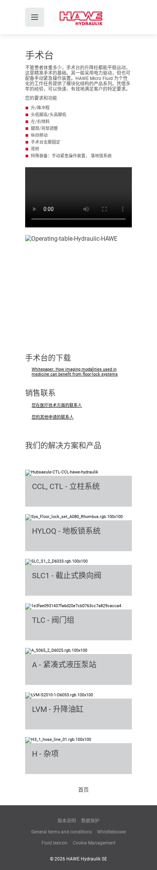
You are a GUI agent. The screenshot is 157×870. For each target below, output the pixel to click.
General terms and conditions (61, 832)
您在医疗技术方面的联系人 (57, 405)
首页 (83, 790)
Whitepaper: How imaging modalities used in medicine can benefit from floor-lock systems (75, 372)
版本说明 (67, 821)
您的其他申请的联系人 (53, 417)
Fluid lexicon (54, 843)
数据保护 (90, 821)
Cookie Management (94, 843)
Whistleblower (111, 832)
